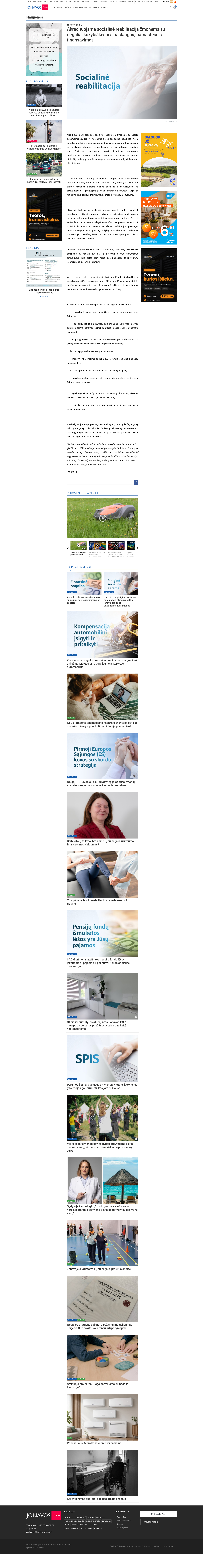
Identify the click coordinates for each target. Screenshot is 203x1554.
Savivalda (63, 2)
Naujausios (31, 2)
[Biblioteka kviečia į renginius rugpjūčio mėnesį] (41, 269)
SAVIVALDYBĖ (81, 1517)
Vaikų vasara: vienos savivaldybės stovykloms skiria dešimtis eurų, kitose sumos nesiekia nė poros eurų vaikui (100, 1147)
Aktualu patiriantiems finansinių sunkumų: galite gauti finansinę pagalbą (84, 600)
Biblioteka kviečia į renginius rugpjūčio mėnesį (44, 291)
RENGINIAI (93, 1525)
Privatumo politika (124, 1521)
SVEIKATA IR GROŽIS (93, 1521)
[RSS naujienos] (175, 17)
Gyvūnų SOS (168, 1546)
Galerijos (154, 2)
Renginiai (147, 1546)
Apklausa (157, 1546)
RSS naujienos (122, 1528)
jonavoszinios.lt (150, 1522)
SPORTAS (91, 1517)
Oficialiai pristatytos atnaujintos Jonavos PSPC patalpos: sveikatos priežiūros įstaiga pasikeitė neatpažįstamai (97, 1025)
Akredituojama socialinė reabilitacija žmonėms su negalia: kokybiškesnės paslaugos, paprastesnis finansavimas (116, 35)
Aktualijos (54, 2)
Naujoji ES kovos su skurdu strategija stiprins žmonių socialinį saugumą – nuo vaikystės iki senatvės (101, 783)
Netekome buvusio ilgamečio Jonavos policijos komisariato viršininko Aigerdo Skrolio (44, 112)
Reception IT (40, 1548)
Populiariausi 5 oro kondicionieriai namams (94, 1443)
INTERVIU (74, 1525)
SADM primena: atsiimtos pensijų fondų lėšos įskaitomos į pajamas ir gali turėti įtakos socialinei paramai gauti (98, 963)
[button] (40, 296)
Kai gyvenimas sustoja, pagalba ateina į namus (96, 1499)
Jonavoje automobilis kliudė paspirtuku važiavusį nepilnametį (44, 180)
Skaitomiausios (42, 2)
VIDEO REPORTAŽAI (71, 1528)
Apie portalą (121, 1517)
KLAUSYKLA (106, 1521)
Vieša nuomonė (135, 1546)
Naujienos (122, 1546)
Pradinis (113, 1546)
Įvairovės (103, 2)
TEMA (67, 1525)
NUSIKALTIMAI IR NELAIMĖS (74, 1521)
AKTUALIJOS (69, 1517)
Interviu (77, 2)
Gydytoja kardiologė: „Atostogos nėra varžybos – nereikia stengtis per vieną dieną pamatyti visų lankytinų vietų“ (102, 1210)
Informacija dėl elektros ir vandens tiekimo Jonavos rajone (44, 147)
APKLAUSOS (100, 1517)
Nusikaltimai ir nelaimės (117, 2)
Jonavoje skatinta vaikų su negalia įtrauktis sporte (99, 1269)
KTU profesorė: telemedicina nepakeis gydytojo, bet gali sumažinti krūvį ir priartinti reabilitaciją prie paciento (102, 724)
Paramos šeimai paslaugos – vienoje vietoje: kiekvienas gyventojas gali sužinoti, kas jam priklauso (102, 1086)
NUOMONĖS (84, 1525)
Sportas (131, 2)
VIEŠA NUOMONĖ (86, 1528)
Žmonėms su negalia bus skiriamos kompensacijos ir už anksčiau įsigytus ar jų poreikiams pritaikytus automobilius (102, 664)
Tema (70, 2)
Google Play (160, 1514)
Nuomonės (94, 2)
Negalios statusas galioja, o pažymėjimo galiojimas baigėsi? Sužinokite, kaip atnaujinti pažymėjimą (99, 1326)
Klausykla (85, 2)
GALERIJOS (98, 1528)
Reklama (120, 1524)
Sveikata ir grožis (142, 2)
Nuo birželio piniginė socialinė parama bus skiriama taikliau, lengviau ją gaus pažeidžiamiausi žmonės (120, 601)
